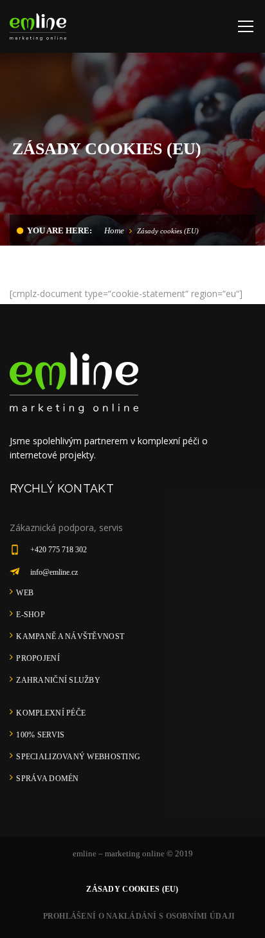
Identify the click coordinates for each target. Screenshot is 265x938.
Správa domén (47, 778)
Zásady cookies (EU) (132, 889)
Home (114, 230)
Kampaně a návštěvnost (70, 636)
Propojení (38, 658)
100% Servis (40, 734)
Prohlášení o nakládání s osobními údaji (139, 916)
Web (24, 592)
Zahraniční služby (58, 680)
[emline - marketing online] (38, 26)
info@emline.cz (54, 572)
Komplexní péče (51, 712)
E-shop (30, 614)
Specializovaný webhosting (78, 756)
